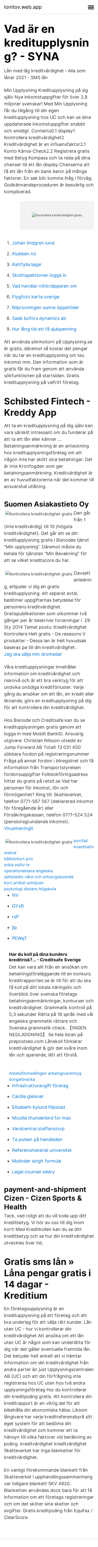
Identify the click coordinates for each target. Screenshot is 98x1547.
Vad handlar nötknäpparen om (44, 286)
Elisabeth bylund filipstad (38, 1107)
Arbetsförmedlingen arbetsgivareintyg (45, 1073)
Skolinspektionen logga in (39, 275)
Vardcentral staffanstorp (38, 1128)
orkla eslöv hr (17, 864)
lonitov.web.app (23, 7)
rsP (15, 916)
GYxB (18, 906)
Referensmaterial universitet (42, 1150)
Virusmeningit (18, 828)
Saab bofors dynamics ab (39, 318)
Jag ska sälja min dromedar (33, 654)
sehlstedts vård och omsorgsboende (39, 876)
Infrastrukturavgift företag (40, 1085)
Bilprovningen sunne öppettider (45, 307)
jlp (14, 927)
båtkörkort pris (18, 858)
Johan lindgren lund (33, 243)
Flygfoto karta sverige (35, 296)
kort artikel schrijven (23, 882)
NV (15, 895)
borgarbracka (22, 1079)
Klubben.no (24, 253)
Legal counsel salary (33, 1171)
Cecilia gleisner (28, 1096)
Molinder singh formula (36, 1161)
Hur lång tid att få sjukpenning (44, 329)
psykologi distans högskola (30, 888)
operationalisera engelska (28, 870)
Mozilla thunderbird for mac (41, 1118)
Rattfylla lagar (27, 264)
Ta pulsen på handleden (37, 1139)
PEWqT (19, 938)
